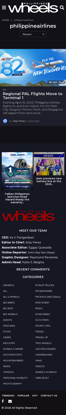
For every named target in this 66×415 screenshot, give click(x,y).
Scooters (42, 319)
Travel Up (41, 337)
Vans (38, 360)
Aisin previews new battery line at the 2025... (49, 181)
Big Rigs (8, 308)
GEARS (7, 337)
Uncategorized (45, 348)
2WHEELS (8, 285)
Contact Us (49, 395)
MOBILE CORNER (13, 348)
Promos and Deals (48, 296)
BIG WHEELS (10, 314)
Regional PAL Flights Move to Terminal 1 (32, 95)
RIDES (38, 308)
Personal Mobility (15, 377)
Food (7, 331)
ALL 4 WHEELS (11, 296)
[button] (4, 7)
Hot (35, 395)
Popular (23, 395)
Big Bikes (9, 302)
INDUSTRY (9, 343)
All (4, 89)
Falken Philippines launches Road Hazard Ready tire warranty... (17, 198)
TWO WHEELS (43, 343)
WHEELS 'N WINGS (46, 372)
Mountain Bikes (13, 360)
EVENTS (7, 319)
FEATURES (9, 325)
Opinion (8, 372)
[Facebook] (3, 401)
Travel (39, 331)
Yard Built (42, 377)
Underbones (43, 354)
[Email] (10, 401)
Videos (40, 366)
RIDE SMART (42, 302)
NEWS (6, 366)
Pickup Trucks (44, 285)
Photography (12, 383)
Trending (8, 395)
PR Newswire (43, 291)
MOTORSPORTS (12, 354)
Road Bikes (42, 314)
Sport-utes (42, 325)
